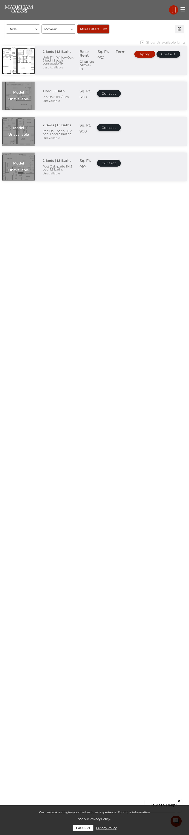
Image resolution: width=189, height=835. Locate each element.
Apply (145, 54)
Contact (168, 54)
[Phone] (173, 10)
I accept (83, 828)
